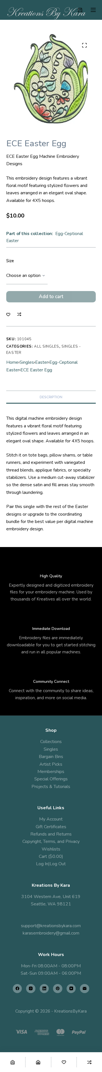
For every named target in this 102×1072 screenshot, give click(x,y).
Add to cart (51, 296)
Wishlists (51, 849)
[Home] (12, 1062)
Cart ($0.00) (51, 856)
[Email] (84, 988)
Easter (41, 362)
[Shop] (38, 1062)
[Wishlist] (64, 1062)
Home (12, 362)
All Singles (46, 346)
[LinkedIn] (44, 988)
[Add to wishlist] (8, 314)
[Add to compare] (19, 314)
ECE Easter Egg (36, 370)
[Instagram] (30, 988)
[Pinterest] (57, 988)
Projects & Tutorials (50, 786)
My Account (51, 819)
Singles (27, 362)
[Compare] (89, 1062)
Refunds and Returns (51, 834)
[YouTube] (71, 988)
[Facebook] (17, 988)
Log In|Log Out (51, 864)
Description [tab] (51, 397)
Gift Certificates (51, 827)
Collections (51, 742)
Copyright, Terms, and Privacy (51, 841)
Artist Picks (50, 764)
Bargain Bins (51, 757)
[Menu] (93, 9)
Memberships (50, 772)
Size (10, 261)
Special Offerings (51, 779)
